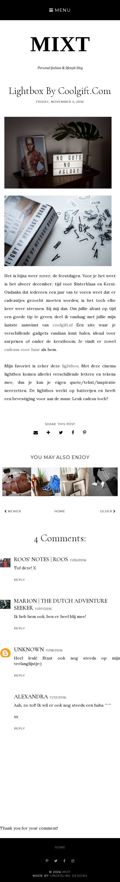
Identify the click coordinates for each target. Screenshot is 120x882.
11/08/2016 (54, 650)
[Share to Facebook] (73, 432)
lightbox (70, 366)
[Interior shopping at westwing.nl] (74, 481)
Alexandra (31, 696)
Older (106, 511)
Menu (62, 10)
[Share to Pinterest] (84, 432)
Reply (19, 580)
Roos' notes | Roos (41, 559)
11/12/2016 (58, 697)
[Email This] (36, 432)
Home (59, 511)
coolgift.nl (63, 325)
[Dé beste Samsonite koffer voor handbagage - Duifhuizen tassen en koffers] (103, 481)
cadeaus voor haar (22, 349)
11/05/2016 (78, 560)
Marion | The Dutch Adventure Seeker (60, 604)
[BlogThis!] (48, 432)
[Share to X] (61, 432)
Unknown (29, 649)
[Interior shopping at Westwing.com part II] (16, 481)
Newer (14, 511)
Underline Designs (68, 876)
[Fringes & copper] (45, 481)
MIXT (60, 44)
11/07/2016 (43, 609)
